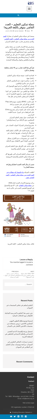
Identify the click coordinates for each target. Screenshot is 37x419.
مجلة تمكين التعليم (25, 185)
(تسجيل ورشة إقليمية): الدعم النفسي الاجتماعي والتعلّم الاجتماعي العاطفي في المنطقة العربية (19, 334)
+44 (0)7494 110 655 (27, 396)
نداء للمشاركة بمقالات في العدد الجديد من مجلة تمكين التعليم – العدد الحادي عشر (20, 175)
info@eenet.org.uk (28, 398)
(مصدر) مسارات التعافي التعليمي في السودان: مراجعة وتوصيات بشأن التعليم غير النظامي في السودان (19, 344)
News (28, 31)
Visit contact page (28, 403)
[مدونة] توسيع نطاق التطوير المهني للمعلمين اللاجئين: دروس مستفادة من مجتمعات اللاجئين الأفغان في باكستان (20, 323)
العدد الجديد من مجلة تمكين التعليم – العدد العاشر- (18, 39)
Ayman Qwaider (19, 31)
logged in (22, 262)
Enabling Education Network (21, 412)
